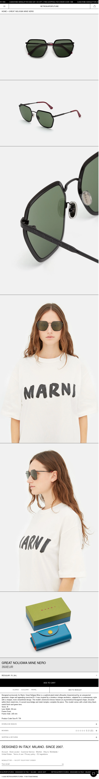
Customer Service (27, 751)
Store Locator (14, 751)
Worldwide (53, 751)
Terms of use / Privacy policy (24, 754)
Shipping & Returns (10, 724)
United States (7, 754)
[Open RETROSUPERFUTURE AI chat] (93, 773)
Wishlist (39, 751)
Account (5, 751)
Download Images (9, 711)
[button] (94, 6)
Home (4, 11)
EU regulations (42, 754)
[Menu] (4, 6)
